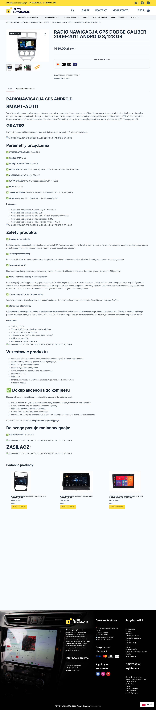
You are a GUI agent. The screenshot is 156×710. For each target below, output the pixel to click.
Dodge (67, 78)
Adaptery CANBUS (132, 688)
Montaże (128, 647)
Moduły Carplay (70, 17)
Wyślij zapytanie (131, 656)
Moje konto (129, 633)
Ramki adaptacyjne (119, 17)
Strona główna (130, 629)
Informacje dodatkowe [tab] (25, 89)
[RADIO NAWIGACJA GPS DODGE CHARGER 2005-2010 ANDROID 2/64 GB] (29, 481)
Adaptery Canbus (100, 17)
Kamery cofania (51, 17)
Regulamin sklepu (131, 642)
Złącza (86, 17)
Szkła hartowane (131, 690)
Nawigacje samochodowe (27, 17)
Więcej (133, 17)
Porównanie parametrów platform (136, 652)
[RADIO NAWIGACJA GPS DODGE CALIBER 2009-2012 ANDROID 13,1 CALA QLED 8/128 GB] (127, 481)
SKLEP (86, 10)
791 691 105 (36, 3)
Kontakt (128, 654)
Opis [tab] (10, 89)
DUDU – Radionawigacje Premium (136, 679)
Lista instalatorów (131, 649)
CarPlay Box (130, 684)
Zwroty (128, 640)
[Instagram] (142, 2)
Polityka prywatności (132, 636)
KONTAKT (101, 10)
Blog (127, 645)
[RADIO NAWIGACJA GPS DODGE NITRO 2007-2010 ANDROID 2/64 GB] (78, 481)
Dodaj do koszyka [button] (19, 507)
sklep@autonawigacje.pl (16, 3)
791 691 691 (51, 3)
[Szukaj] (72, 10)
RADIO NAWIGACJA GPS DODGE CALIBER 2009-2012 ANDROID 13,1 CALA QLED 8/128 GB (126, 497)
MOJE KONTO (120, 10)
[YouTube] (148, 2)
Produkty (128, 631)
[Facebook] (136, 2)
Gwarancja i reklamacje (133, 638)
